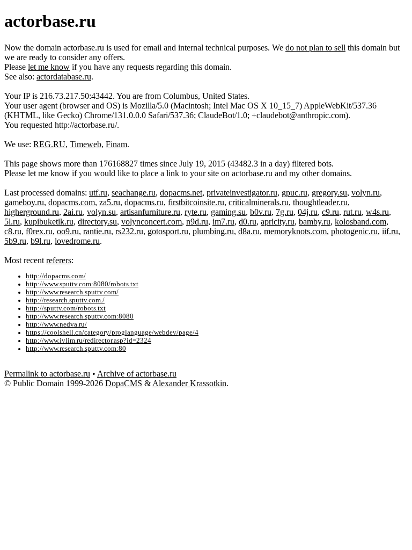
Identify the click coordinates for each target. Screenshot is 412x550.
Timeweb (85, 144)
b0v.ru (260, 211)
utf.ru (98, 192)
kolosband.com (360, 221)
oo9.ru (68, 231)
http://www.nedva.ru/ (56, 324)
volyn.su (101, 211)
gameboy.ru (24, 202)
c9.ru (330, 211)
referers (58, 260)
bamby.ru (314, 221)
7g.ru (284, 211)
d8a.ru (249, 231)
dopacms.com (71, 202)
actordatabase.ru (63, 76)
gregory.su (329, 192)
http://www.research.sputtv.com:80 (76, 348)
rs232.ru (129, 231)
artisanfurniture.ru (150, 211)
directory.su (97, 221)
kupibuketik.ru (48, 221)
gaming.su (228, 211)
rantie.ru (97, 231)
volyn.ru (365, 192)
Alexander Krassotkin (189, 383)
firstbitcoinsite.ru (196, 202)
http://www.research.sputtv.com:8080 (80, 316)
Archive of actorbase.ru (136, 373)
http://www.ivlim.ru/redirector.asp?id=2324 (88, 340)
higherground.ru (31, 211)
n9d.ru (197, 221)
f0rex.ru (39, 231)
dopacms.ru (144, 202)
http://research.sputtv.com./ (65, 300)
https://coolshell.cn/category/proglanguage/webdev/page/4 (112, 332)
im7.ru (223, 221)
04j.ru (308, 211)
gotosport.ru (168, 231)
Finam (116, 144)
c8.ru (12, 231)
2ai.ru (73, 211)
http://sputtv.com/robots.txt (66, 308)
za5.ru (109, 202)
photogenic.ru (354, 231)
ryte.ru (196, 211)
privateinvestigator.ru (242, 192)
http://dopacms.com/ (56, 276)
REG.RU (49, 144)
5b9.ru (15, 240)
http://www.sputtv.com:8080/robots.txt (82, 284)
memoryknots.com (295, 231)
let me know (49, 66)
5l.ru (12, 221)
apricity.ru (278, 221)
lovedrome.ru (77, 240)
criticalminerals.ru (259, 202)
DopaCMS (123, 383)
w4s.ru (377, 211)
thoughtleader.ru (320, 202)
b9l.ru (40, 240)
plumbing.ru (213, 231)
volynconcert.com (151, 221)
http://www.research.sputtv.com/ (72, 292)
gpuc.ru (294, 192)
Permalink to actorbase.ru (47, 373)
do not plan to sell (315, 47)
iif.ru (390, 231)
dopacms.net (181, 192)
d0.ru (247, 221)
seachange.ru (134, 192)
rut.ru (352, 211)
